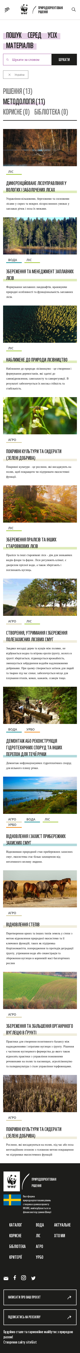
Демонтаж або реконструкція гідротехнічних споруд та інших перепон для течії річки (34, 747)
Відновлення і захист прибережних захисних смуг (36, 839)
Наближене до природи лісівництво (36, 360)
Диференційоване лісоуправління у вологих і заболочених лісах (36, 186)
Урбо (39, 1257)
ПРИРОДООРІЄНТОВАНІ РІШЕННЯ (50, 10)
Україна (19, 74)
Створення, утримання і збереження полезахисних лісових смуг (36, 636)
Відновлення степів (23, 924)
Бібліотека (17, 1246)
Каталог (15, 1225)
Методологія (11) (24, 101)
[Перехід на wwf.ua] (26, 10)
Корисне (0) (16, 111)
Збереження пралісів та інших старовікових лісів (31, 542)
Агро (39, 1246)
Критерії (15, 1257)
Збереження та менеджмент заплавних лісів (40, 274)
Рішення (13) (17, 91)
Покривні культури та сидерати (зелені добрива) (33, 454)
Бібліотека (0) (51, 111)
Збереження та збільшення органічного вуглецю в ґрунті (39, 1029)
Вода (40, 1225)
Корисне (15, 1235)
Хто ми (59, 1235)
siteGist (31, 1342)
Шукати (64, 59)
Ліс (38, 1235)
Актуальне (62, 1225)
